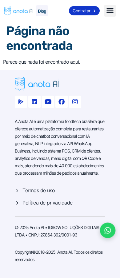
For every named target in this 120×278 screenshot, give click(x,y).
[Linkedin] (34, 102)
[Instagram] (75, 102)
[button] (110, 11)
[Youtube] (48, 102)
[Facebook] (61, 102)
